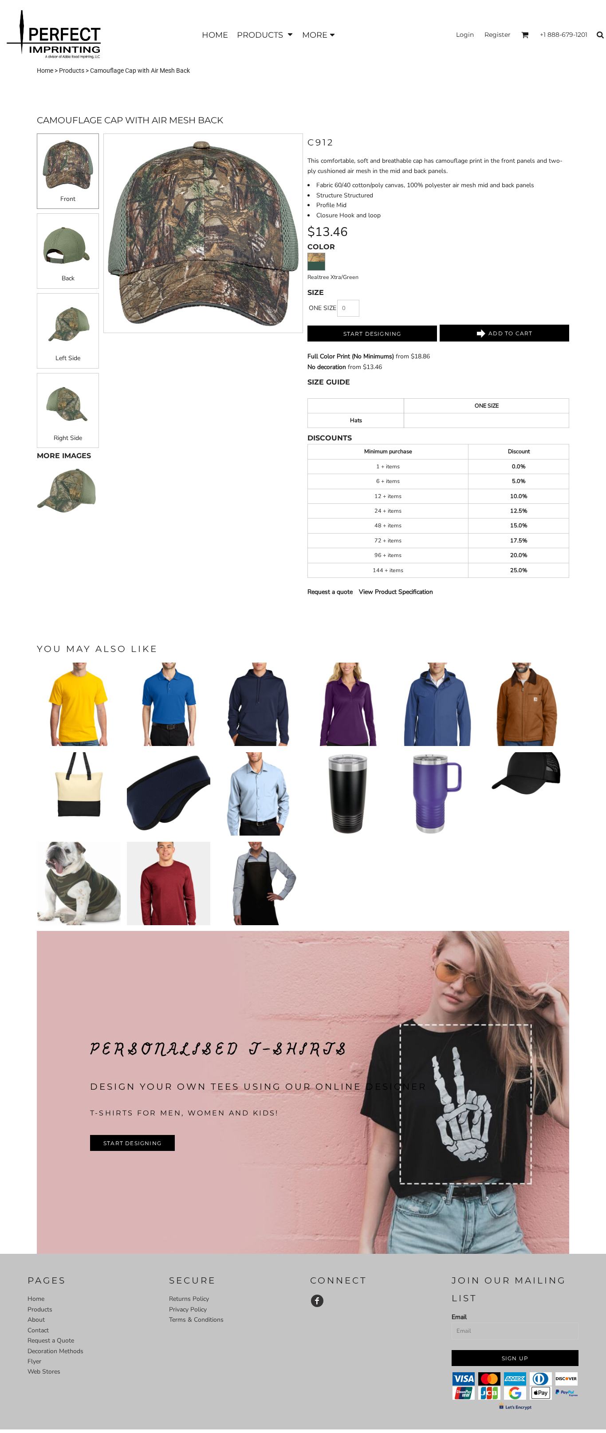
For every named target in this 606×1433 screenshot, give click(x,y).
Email (459, 1317)
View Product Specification (396, 592)
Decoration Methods (55, 1351)
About (36, 1319)
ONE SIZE (322, 308)
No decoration (326, 367)
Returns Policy (189, 1299)
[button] (265, 34)
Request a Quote (51, 1340)
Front (67, 199)
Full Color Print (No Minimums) (350, 356)
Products (71, 70)
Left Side (67, 358)
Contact (38, 1330)
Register (497, 35)
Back (68, 278)
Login (465, 35)
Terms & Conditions (196, 1319)
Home (45, 70)
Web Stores (44, 1371)
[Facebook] (317, 1301)
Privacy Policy (188, 1309)
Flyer (34, 1361)
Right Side (68, 438)
